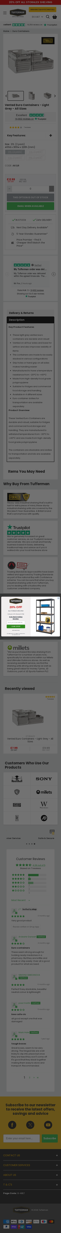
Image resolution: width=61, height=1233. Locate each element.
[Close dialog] (58, 598)
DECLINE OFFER (16, 630)
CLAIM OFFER (15, 626)
